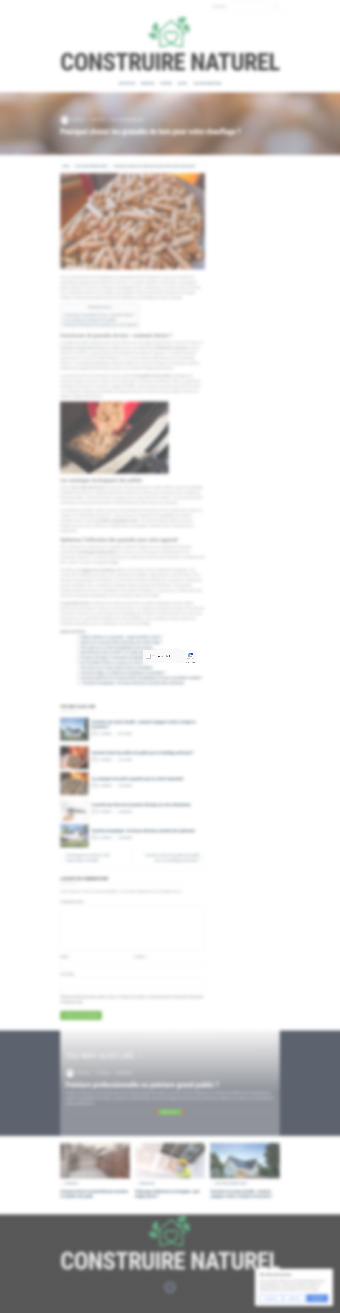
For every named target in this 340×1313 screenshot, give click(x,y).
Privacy (187, 662)
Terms (193, 662)
